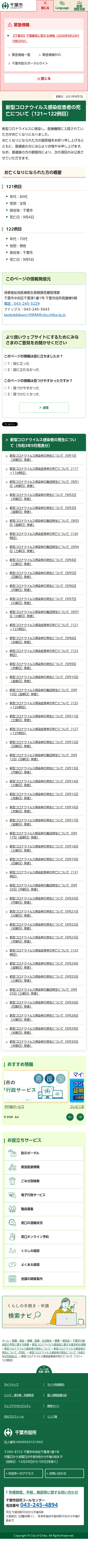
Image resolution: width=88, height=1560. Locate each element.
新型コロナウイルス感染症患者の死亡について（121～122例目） (44, 627)
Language (62, 8)
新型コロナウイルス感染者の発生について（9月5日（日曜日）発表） (43, 575)
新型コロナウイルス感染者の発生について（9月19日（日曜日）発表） (44, 861)
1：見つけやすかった (23, 388)
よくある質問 (30, 1264)
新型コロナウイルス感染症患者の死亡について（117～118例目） (44, 470)
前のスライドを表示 (70, 1117)
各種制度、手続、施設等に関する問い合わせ (43, 1492)
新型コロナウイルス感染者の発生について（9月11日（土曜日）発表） (44, 718)
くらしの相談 (30, 1250)
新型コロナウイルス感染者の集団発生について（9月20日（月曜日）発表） (43, 887)
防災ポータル (30, 1153)
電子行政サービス (33, 1194)
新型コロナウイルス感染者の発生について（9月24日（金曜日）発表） (44, 965)
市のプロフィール (14, 1416)
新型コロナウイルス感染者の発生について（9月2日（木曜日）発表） (43, 496)
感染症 (66, 1340)
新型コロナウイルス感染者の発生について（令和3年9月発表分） (43, 442)
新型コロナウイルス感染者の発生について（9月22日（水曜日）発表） (44, 926)
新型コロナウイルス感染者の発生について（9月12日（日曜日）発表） (44, 744)
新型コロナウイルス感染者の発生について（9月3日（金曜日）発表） (43, 510)
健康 (57, 1340)
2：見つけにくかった (23, 394)
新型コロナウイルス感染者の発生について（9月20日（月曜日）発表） (44, 900)
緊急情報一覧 (21, 54)
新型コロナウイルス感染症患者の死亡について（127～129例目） (44, 731)
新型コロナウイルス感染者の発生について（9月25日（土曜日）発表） (44, 978)
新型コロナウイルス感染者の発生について (27, 1348)
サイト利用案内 (55, 1384)
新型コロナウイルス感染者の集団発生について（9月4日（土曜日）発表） (44, 549)
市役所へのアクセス (21, 1473)
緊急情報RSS (51, 54)
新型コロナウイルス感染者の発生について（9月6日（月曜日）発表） (43, 587)
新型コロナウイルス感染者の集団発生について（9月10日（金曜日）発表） (43, 692)
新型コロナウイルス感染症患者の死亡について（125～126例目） (44, 705)
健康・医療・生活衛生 (39, 1340)
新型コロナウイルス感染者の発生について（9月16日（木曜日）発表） (44, 809)
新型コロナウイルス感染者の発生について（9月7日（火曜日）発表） (43, 601)
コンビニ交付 (13, 1106)
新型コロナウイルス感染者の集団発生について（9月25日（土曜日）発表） (43, 991)
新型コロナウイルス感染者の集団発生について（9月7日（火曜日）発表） (44, 614)
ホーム (5, 1340)
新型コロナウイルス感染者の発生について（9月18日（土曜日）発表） (44, 848)
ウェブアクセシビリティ (17, 1406)
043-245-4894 (39, 1504)
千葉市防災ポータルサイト (30, 63)
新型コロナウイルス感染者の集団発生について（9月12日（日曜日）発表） (43, 757)
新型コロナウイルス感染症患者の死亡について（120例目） (44, 535)
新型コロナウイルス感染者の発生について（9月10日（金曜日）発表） (44, 679)
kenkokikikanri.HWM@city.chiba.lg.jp (35, 314)
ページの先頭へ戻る (44, 1370)
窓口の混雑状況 (32, 1222)
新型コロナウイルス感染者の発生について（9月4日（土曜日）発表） (43, 562)
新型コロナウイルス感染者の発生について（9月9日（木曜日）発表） (43, 666)
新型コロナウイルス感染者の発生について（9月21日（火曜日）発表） (44, 913)
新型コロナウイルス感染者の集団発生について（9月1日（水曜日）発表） (44, 483)
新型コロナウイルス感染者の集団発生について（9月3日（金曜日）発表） (44, 522)
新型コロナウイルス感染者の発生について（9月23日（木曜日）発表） (44, 939)
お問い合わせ (57, 1473)
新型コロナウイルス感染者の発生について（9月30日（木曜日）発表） (44, 1043)
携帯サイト (53, 1406)
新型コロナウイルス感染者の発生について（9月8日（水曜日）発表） (43, 640)
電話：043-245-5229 (22, 303)
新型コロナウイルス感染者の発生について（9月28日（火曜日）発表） (44, 1017)
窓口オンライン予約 (35, 1236)
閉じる (45, 8)
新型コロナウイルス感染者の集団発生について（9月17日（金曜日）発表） (43, 835)
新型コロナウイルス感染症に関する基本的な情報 (59, 1344)
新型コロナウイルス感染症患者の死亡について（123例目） (44, 653)
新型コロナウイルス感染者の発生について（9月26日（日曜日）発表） (44, 1004)
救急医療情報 (30, 1166)
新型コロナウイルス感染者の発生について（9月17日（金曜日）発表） (44, 822)
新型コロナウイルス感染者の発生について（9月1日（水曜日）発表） (43, 457)
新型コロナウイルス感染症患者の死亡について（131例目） (44, 874)
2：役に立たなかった (23, 369)
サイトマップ (11, 1384)
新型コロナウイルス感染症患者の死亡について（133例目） (44, 952)
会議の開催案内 (32, 1278)
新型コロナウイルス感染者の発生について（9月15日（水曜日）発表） (44, 796)
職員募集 (27, 1208)
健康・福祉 (18, 1340)
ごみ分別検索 (30, 1181)
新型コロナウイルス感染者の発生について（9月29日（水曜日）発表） (44, 1030)
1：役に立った (18, 363)
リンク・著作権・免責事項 (19, 1395)
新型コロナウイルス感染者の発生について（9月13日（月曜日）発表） (44, 770)
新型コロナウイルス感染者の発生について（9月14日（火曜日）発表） (44, 783)
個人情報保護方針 (57, 1395)
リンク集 (52, 1416)
